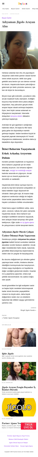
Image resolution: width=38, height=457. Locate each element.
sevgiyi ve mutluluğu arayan (21, 170)
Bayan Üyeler (15, 8)
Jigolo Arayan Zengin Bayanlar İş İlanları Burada (18, 388)
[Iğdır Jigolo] (19, 337)
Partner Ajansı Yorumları (15, 423)
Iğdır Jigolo (8, 353)
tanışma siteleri (16, 116)
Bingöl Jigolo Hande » (28, 310)
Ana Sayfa (5, 8)
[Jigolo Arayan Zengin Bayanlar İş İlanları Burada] (19, 371)
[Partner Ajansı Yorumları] (19, 407)
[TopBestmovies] (23, 3)
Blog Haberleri (7, 382)
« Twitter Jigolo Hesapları (10, 318)
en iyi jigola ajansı (27, 222)
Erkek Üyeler (26, 8)
